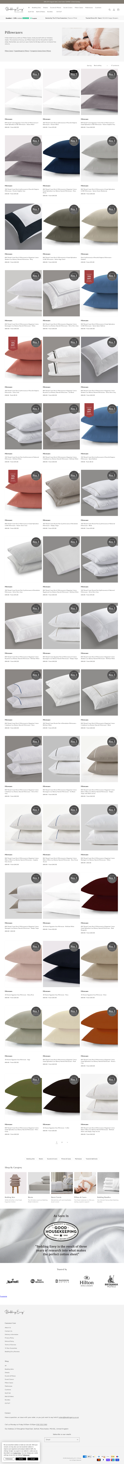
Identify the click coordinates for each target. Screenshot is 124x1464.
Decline (21, 1459)
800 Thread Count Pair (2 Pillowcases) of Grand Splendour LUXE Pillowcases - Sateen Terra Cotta (22, 524)
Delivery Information (11, 1334)
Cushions (8, 1389)
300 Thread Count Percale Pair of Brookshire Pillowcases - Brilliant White (60, 724)
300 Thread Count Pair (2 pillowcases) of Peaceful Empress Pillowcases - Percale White (60, 123)
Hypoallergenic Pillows (21, 51)
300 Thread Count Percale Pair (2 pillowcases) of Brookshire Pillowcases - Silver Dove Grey (22, 591)
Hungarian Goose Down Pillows (40, 51)
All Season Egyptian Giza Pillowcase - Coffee (56, 1128)
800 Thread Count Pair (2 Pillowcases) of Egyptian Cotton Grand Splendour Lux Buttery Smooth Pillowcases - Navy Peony (60, 190)
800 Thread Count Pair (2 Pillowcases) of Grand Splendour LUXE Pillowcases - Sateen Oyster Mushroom (98, 190)
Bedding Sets (30, 1159)
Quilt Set (8, 1393)
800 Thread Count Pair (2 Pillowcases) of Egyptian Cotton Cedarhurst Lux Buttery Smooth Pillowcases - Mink (98, 724)
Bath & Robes (9, 1396)
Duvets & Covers (52, 1159)
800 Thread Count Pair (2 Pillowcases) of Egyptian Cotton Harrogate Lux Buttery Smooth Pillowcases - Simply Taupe (22, 927)
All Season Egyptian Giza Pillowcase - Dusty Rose (19, 995)
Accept (33, 1459)
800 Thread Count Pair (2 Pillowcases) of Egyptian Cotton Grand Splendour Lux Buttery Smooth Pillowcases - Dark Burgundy (98, 928)
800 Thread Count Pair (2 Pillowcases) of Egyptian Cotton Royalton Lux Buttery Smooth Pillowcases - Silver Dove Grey (61, 325)
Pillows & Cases (66, 1159)
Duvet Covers (9, 1379)
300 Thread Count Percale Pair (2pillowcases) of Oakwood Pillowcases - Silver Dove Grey (98, 591)
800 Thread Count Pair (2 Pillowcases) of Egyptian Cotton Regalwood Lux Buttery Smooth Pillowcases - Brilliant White (61, 591)
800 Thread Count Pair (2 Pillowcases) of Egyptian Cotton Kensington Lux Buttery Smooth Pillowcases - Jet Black (60, 790)
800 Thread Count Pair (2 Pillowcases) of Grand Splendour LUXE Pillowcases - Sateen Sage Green (60, 258)
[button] (50, 12)
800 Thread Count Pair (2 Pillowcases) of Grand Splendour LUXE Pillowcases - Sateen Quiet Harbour (98, 325)
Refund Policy (9, 1341)
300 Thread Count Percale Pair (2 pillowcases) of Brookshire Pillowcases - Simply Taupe (60, 524)
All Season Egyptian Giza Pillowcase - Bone (93, 995)
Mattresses (78, 1159)
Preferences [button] (26, 1455)
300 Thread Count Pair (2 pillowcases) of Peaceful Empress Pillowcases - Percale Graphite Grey (22, 190)
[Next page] (67, 1142)
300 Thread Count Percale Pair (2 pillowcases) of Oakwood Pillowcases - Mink (98, 524)
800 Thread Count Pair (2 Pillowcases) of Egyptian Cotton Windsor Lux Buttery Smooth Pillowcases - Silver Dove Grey (98, 391)
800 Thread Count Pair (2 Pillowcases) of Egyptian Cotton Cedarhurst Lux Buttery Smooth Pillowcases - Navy (22, 724)
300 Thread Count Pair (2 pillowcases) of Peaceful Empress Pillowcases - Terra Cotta (22, 391)
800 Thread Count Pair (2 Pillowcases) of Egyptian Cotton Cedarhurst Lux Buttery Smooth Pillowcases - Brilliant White (60, 458)
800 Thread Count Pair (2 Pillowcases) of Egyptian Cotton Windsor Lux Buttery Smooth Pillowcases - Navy (22, 258)
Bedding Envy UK (71, 1458)
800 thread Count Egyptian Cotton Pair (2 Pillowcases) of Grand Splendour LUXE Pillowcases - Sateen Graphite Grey (98, 123)
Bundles (7, 1400)
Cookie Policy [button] (17, 1453)
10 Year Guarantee (11, 1348)
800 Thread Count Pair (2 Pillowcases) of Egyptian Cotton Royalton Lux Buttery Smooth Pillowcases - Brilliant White (22, 657)
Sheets (41, 1159)
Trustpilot (3, 1296)
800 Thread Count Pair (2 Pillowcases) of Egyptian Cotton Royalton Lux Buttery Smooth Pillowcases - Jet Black (60, 391)
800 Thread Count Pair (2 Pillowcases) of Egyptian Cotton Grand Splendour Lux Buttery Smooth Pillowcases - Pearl (60, 1060)
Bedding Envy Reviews (12, 1351)
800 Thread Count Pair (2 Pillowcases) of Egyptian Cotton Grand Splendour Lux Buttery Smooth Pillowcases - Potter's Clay (98, 1061)
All (5, 1366)
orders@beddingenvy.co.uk (69, 1417)
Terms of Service (10, 1345)
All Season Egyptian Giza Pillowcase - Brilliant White (58, 926)
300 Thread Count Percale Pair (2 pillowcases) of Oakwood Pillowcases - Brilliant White (22, 458)
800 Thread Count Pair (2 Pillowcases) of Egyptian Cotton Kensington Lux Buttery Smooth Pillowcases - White (22, 325)
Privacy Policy (9, 1338)
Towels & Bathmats (91, 1159)
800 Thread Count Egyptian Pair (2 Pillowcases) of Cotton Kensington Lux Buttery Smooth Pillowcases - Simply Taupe (60, 657)
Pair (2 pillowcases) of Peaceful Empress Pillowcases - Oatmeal (96, 258)
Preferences (9, 1459)
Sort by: (89, 65)
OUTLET (7, 1403)
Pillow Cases (9, 51)
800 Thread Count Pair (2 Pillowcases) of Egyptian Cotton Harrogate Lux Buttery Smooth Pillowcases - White (98, 859)
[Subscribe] (77, 1439)
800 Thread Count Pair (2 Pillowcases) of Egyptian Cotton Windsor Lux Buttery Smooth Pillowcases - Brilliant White (98, 657)
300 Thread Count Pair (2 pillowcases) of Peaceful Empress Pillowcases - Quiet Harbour (98, 458)
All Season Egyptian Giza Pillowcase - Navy (55, 995)
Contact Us (8, 1331)
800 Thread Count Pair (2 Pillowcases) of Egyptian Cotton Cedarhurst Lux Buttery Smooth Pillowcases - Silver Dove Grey (22, 791)
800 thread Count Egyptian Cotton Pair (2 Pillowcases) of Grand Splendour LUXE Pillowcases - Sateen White (21, 123)
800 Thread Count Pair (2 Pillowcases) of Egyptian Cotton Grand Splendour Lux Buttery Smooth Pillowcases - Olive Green (22, 1129)
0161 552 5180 (41, 1424)
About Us (8, 1327)
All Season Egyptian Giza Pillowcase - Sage (17, 1059)
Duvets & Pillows (10, 1376)
